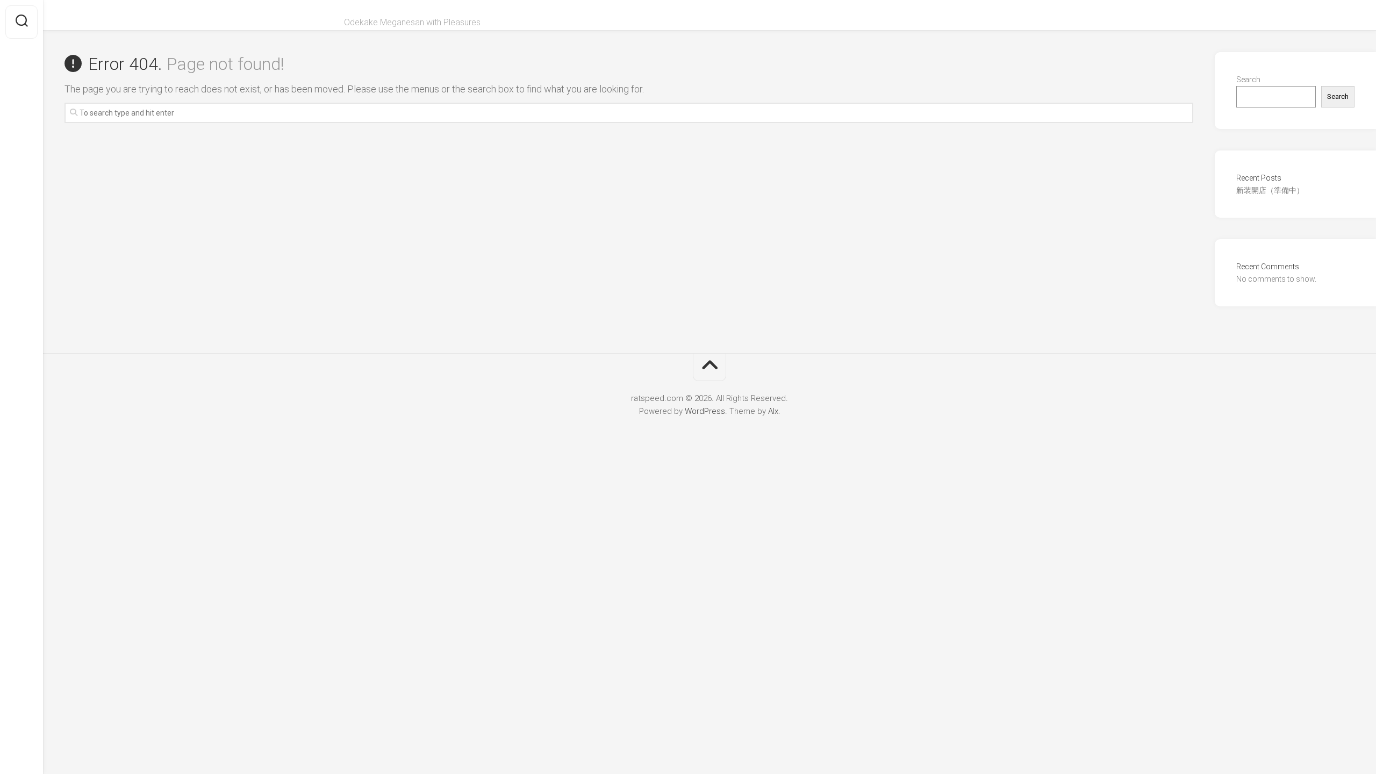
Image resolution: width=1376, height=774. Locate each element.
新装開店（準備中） (1270, 190)
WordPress (705, 411)
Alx (773, 411)
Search (1248, 79)
